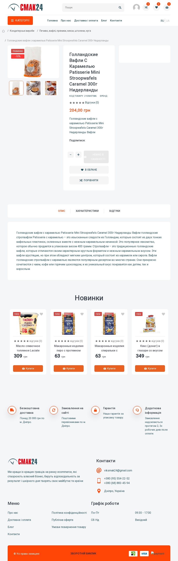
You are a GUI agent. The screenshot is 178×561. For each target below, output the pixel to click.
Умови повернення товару (69, 527)
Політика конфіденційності (69, 512)
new (16, 313)
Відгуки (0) (92, 102)
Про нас (66, 20)
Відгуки (114, 211)
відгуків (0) (36, 341)
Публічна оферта (62, 520)
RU (162, 20)
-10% (18, 56)
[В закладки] (41, 314)
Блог (104, 20)
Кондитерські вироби (22, 30)
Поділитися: (77, 140)
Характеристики (87, 211)
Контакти (116, 20)
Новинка (18, 51)
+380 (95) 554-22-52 (117, 478)
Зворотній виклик (83, 553)
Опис (61, 211)
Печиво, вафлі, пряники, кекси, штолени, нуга (65, 30)
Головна (52, 20)
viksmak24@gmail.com (118, 470)
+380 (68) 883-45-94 (117, 483)
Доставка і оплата (86, 20)
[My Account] (136, 7)
